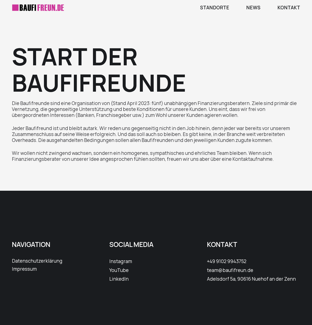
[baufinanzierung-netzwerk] (38, 7)
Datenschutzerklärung (37, 261)
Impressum (24, 269)
